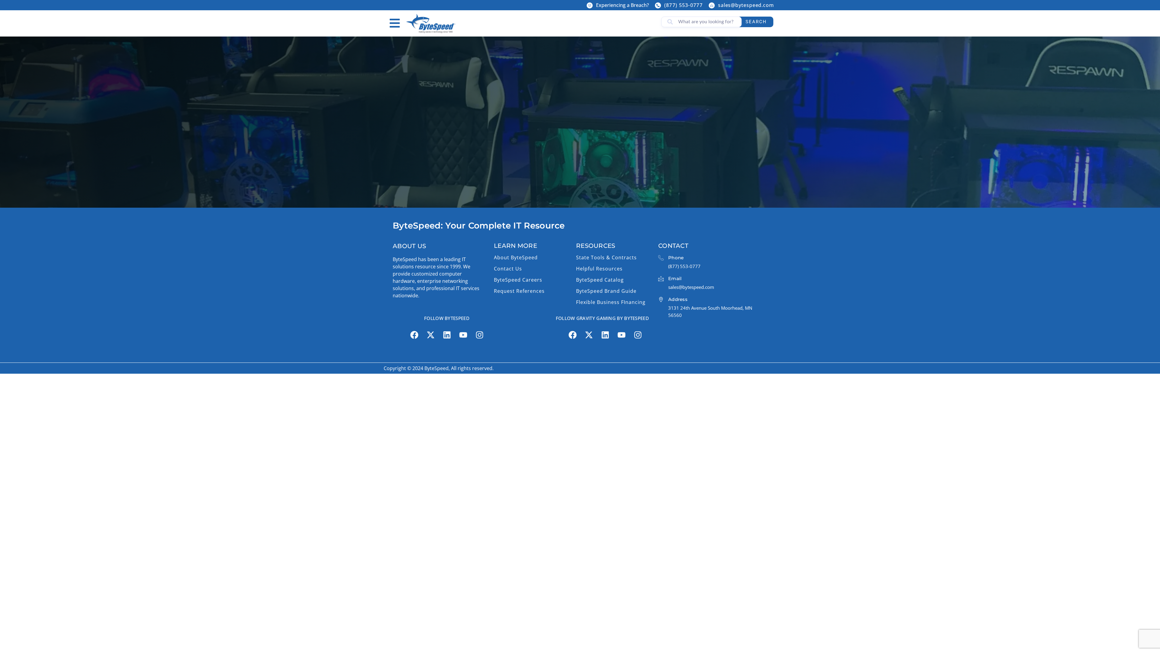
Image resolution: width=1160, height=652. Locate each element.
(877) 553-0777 (683, 5)
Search (756, 21)
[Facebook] (414, 335)
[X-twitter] (430, 335)
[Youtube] (463, 335)
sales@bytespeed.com (746, 5)
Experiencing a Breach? (622, 5)
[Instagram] (479, 335)
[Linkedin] (447, 335)
